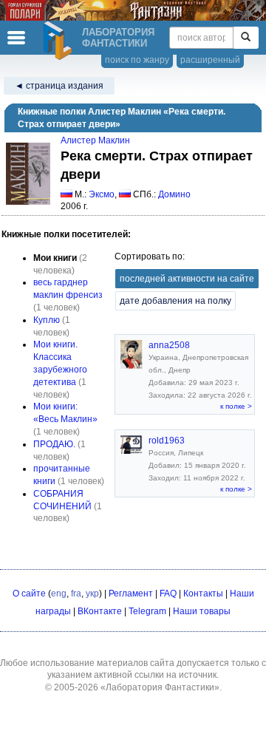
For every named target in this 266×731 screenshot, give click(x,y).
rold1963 (167, 440)
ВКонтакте (100, 611)
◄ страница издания (59, 86)
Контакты (203, 593)
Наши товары (202, 611)
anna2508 (169, 345)
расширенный (210, 60)
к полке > (236, 406)
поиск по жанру (137, 60)
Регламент (131, 593)
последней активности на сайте (187, 278)
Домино (174, 194)
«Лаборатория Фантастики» (159, 687)
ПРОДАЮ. (54, 444)
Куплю (46, 320)
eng (58, 593)
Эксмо (102, 194)
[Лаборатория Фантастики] (60, 41)
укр (92, 593)
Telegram (147, 611)
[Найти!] (246, 38)
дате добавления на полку (175, 301)
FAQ (168, 593)
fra (76, 593)
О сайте (29, 593)
